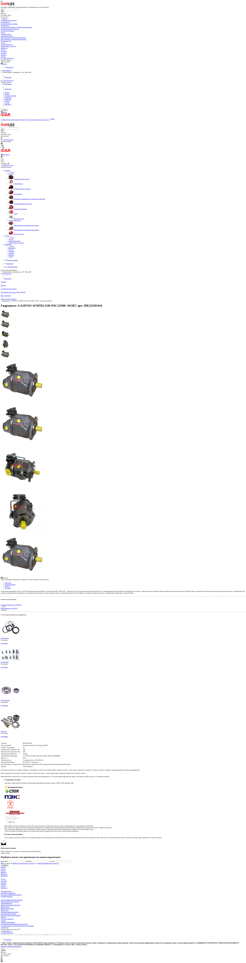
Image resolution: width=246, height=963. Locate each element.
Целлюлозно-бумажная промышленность (14, 924)
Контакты (4, 874)
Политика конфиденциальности (11, 895)
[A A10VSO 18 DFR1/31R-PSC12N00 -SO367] (22, 402)
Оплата (7, 586)
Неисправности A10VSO (9, 608)
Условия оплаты (6, 891)
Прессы (3, 917)
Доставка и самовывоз (8, 893)
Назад (12, 172)
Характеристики (10, 584)
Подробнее (4, 643)
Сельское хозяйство (7, 919)
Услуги (10, 239)
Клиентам (4, 888)
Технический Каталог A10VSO (11, 605)
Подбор (3, 870)
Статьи (3, 886)
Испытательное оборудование (10, 915)
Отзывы (3, 882)
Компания (11, 248)
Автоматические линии (8, 914)
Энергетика (4, 927)
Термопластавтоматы (8, 922)
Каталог (11, 174)
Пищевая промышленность (10, 912)
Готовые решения (6, 896)
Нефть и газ (4, 910)
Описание (8, 583)
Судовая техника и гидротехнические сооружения (17, 926)
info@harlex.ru (6, 70)
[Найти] (2, 11)
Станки (3, 920)
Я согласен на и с (31, 863)
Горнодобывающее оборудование (12, 900)
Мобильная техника (7, 908)
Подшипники (5, 700)
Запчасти (4, 731)
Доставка (8, 588)
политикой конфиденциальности (48, 863)
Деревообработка (6, 903)
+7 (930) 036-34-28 (7, 58)
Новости (3, 872)
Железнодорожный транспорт (10, 905)
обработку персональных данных (23, 863)
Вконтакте (8, 77)
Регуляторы (4, 662)
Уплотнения (5, 638)
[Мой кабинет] (1, 143)
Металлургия (5, 907)
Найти (3, 950)
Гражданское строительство (10, 901)
